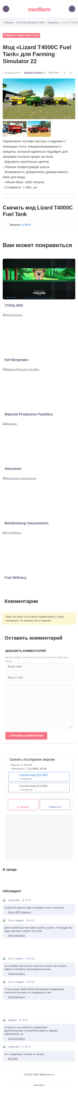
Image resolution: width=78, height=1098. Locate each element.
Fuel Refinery (15, 578)
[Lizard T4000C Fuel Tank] (39, 99)
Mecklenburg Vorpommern (26, 523)
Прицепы (10, 35)
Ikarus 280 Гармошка (19, 912)
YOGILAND (14, 305)
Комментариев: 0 (35, 73)
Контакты (39, 1085)
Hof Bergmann (16, 360)
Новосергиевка (16, 935)
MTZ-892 (13, 1058)
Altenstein (13, 469)
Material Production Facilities (29, 414)
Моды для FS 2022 (28, 35)
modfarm (39, 9)
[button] (39, 225)
